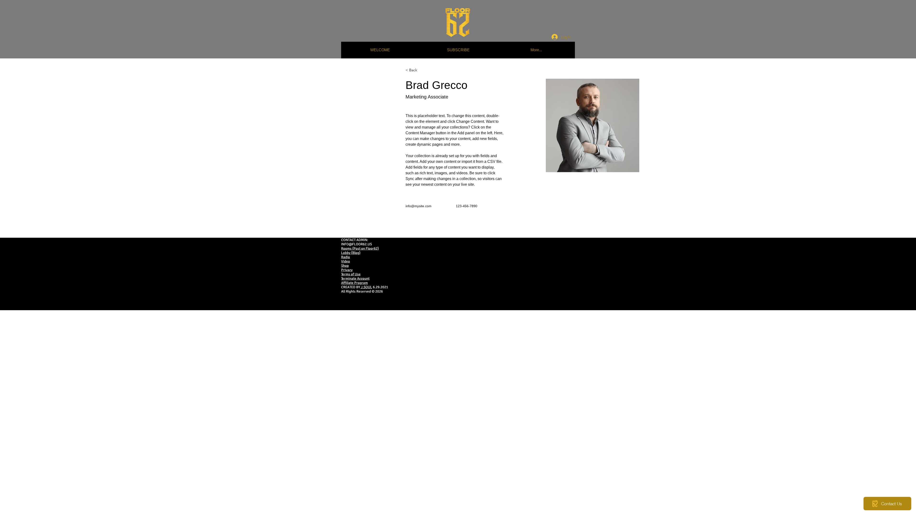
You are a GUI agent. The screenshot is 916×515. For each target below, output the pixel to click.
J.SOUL (366, 287)
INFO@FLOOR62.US (356, 244)
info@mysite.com (419, 206)
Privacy (347, 270)
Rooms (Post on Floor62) (360, 248)
